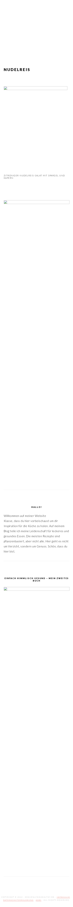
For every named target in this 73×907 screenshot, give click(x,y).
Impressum (63, 897)
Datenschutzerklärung (18, 900)
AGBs (38, 900)
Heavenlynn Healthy (36, 26)
